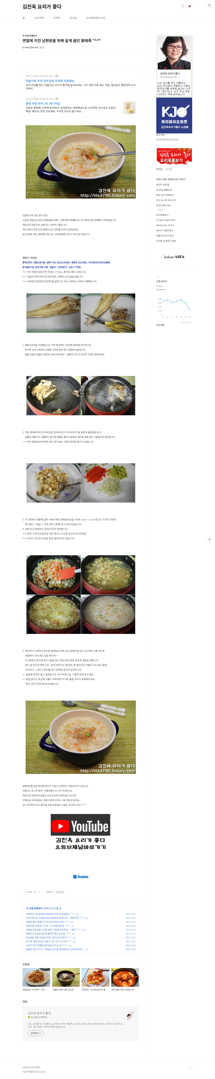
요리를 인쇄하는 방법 (166, 240)
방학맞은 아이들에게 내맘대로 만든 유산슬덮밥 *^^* (50, 913)
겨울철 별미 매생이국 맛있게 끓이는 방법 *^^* (47, 921)
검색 (182, 6)
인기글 (169, 169)
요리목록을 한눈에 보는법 (167, 139)
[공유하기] (35, 892)
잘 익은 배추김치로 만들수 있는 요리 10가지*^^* (49, 941)
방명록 (56, 18)
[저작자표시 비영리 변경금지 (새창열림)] (60, 892)
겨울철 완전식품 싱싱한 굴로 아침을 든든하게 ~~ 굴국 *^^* (53, 929)
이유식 (160, 209)
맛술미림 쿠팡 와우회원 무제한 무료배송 (50, 81)
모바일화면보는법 (95, 18)
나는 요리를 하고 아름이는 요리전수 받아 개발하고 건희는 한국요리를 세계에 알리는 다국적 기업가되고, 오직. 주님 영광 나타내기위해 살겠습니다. (75, 1025)
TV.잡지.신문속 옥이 (165, 220)
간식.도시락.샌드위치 (166, 200)
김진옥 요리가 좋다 (42, 6)
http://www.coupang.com (40, 76)
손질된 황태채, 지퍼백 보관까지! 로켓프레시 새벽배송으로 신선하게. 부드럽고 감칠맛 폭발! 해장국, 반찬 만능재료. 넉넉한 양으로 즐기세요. (71, 109)
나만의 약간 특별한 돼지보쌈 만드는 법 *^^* (46, 945)
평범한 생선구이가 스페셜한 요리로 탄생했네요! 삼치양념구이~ (55, 949)
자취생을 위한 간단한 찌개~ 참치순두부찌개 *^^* (49, 937)
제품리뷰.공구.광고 (165, 235)
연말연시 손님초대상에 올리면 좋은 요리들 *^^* (48, 933)
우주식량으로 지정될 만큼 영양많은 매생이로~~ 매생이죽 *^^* (55, 917)
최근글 (159, 169)
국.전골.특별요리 (34, 908)
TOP (189, 1068)
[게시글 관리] (39, 892)
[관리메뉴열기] (209, 5)
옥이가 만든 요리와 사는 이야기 (170, 179)
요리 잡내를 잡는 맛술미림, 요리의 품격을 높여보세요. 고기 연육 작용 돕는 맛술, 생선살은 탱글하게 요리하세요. (81, 86)
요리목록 (39, 18)
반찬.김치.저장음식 (165, 194)
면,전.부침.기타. (163, 205)
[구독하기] (209, 539)
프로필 (73, 18)
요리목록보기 (162, 214)
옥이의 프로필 (162, 184)
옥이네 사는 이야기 (165, 225)
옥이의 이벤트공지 (164, 230)
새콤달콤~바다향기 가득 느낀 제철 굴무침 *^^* (48, 925)
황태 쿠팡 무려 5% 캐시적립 (43, 103)
